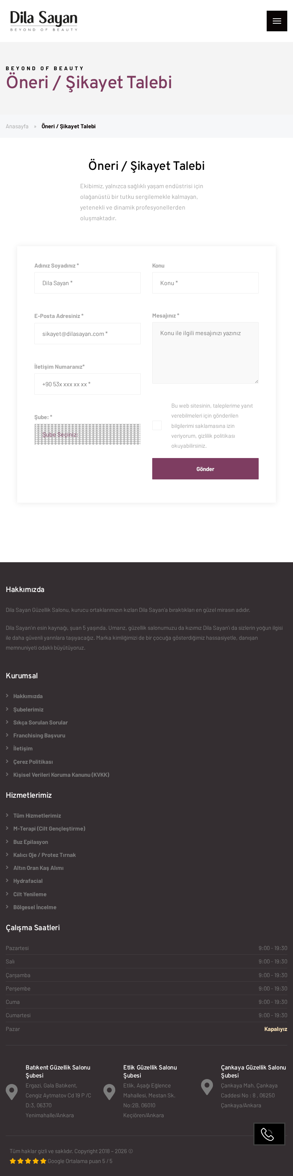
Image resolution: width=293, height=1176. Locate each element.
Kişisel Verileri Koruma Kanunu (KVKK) (61, 774)
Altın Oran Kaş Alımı (38, 867)
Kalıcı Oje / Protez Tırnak (44, 854)
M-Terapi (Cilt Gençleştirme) (49, 828)
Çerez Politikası (33, 761)
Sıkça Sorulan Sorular (40, 722)
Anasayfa (17, 126)
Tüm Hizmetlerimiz (37, 815)
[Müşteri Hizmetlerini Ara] (269, 1134)
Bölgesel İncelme (34, 906)
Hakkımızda (28, 695)
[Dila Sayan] (44, 21)
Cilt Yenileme (30, 893)
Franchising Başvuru (39, 735)
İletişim (23, 748)
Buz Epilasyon (30, 841)
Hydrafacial (28, 880)
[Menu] (277, 21)
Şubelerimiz (28, 709)
